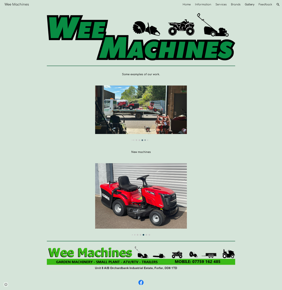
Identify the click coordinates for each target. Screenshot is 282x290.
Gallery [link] (249, 4)
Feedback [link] (265, 4)
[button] (278, 4)
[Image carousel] (141, 113)
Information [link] (203, 4)
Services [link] (221, 4)
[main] (141, 74)
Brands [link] (236, 4)
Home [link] (187, 4)
